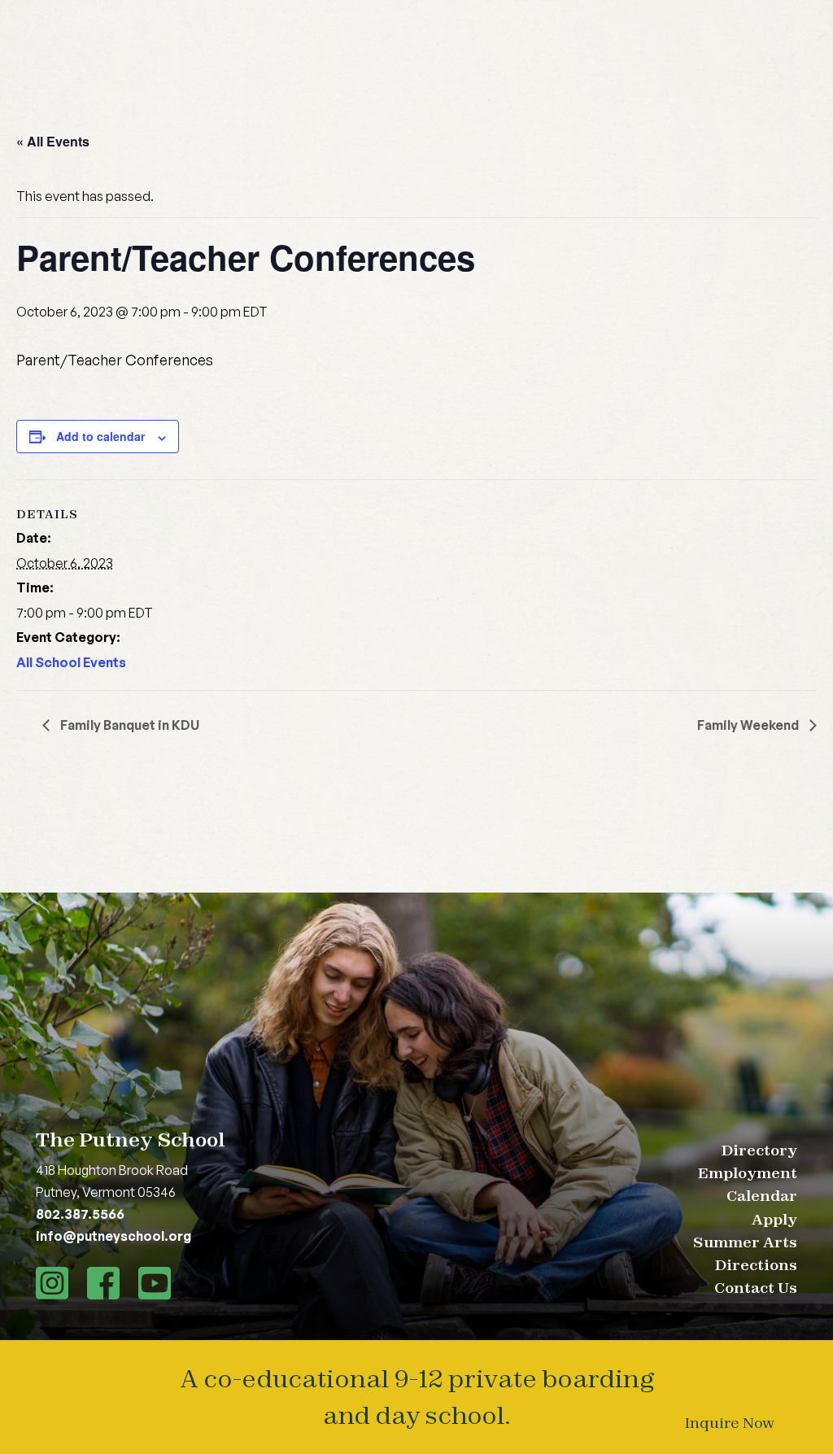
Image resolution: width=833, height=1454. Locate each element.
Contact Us (755, 1287)
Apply (774, 1219)
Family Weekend (749, 725)
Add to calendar (100, 436)
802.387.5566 (80, 1214)
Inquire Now (729, 1422)
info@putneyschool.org (113, 1236)
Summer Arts (745, 1242)
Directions (756, 1264)
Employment (747, 1173)
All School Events (71, 662)
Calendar (761, 1195)
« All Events (52, 141)
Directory (759, 1150)
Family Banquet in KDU (128, 725)
